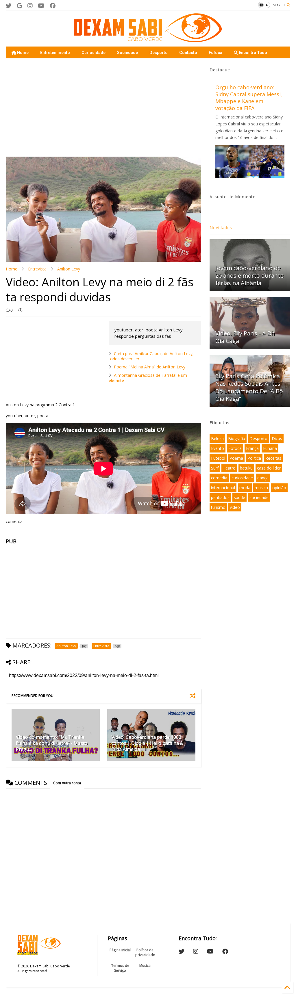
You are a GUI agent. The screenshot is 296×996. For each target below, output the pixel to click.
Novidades (221, 227)
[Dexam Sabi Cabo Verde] (148, 39)
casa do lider (269, 468)
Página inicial (120, 949)
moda (244, 487)
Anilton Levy (68, 269)
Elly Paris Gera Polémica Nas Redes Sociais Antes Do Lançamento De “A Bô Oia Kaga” (249, 387)
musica (261, 487)
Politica (254, 458)
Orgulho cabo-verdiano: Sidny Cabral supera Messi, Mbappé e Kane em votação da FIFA (248, 98)
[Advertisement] (102, 107)
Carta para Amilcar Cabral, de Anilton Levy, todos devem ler (151, 356)
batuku (246, 468)
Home (22, 52)
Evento (217, 448)
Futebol (218, 458)
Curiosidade (94, 52)
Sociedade (127, 52)
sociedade (259, 497)
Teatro (229, 468)
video (235, 507)
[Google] (19, 6)
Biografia (236, 438)
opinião (279, 487)
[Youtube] (41, 6)
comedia (219, 478)
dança (263, 478)
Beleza (217, 438)
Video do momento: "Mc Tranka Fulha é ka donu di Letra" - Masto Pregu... (52, 743)
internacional (223, 487)
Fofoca (215, 52)
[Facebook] (53, 6)
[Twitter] (9, 6)
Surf (215, 468)
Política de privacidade (145, 952)
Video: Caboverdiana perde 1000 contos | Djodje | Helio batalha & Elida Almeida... (147, 743)
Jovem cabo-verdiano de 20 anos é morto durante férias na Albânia (249, 275)
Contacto (188, 52)
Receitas (273, 458)
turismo (218, 507)
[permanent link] (20, 310)
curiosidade (242, 478)
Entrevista (37, 269)
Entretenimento (55, 52)
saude (239, 497)
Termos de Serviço (120, 968)
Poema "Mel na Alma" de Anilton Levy (149, 367)
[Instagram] (30, 6)
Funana (270, 448)
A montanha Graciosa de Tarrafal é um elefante (148, 377)
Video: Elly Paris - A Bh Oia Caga (245, 337)
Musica (145, 965)
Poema (236, 458)
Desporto (158, 52)
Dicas (277, 438)
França (252, 448)
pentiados (220, 497)
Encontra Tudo (252, 52)
